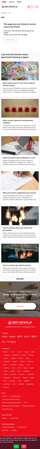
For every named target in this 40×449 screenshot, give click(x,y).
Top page (4, 13)
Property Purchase (7, 409)
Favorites (4, 396)
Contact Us (20, 306)
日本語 (4, 336)
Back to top (10, 40)
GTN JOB (13, 430)
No (24, 446)
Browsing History (15, 396)
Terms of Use (14, 418)
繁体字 (34, 336)
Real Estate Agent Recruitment (11, 406)
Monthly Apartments (29, 406)
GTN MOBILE (22, 427)
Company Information (8, 427)
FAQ (25, 402)
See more (20, 279)
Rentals (11, 2)
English (12, 336)
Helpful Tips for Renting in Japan (11, 402)
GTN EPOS (5, 430)
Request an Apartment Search (10, 399)
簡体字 (19, 336)
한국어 (27, 336)
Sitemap (4, 418)
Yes (16, 446)
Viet (3, 342)
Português (11, 342)
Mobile (19, 2)
